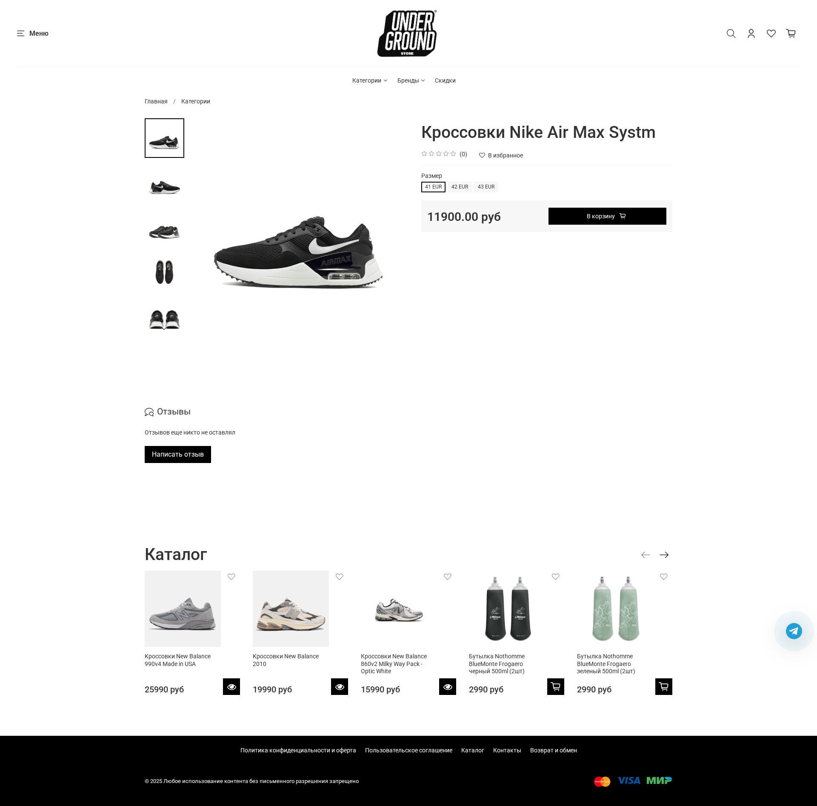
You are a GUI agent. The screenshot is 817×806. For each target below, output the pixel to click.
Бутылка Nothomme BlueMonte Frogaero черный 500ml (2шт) (497, 664)
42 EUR (459, 187)
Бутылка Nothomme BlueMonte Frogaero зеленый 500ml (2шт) (606, 664)
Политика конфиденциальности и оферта (298, 750)
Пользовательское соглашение (408, 750)
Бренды (408, 80)
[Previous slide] (203, 228)
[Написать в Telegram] (794, 631)
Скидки (445, 80)
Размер (431, 175)
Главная (156, 101)
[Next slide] (165, 328)
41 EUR (433, 187)
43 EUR (486, 187)
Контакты (507, 750)
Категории (366, 80)
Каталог (472, 750)
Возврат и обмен (553, 750)
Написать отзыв (178, 454)
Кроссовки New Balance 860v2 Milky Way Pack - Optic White (394, 664)
